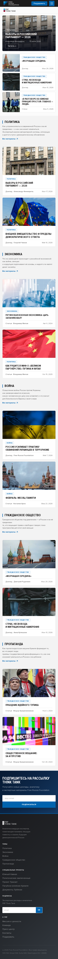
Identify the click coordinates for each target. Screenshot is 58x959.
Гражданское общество (13, 860)
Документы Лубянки (12, 889)
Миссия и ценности (11, 921)
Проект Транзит (10, 882)
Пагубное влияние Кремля (15, 886)
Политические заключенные (16, 878)
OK (39, 910)
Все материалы (9, 139)
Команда (6, 925)
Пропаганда (8, 863)
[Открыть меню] (51, 3)
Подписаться (29, 804)
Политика (7, 848)
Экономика (7, 852)
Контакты (6, 933)
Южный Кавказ (9, 874)
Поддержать (39, 3)
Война (5, 856)
